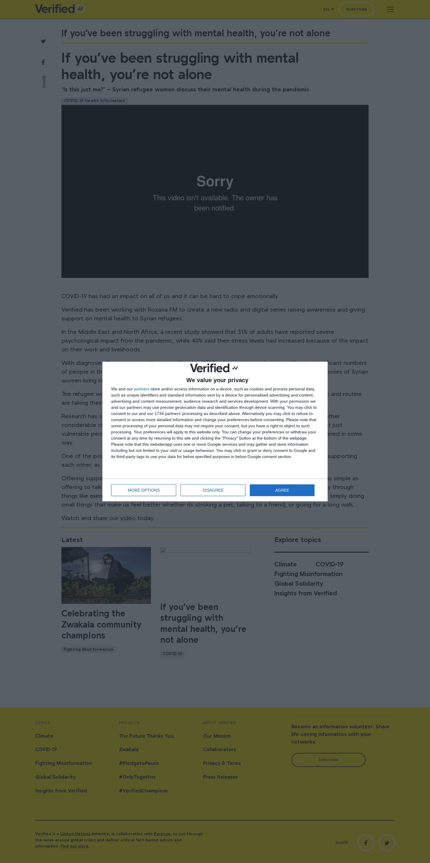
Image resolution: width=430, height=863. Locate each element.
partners (141, 389)
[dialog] (215, 431)
